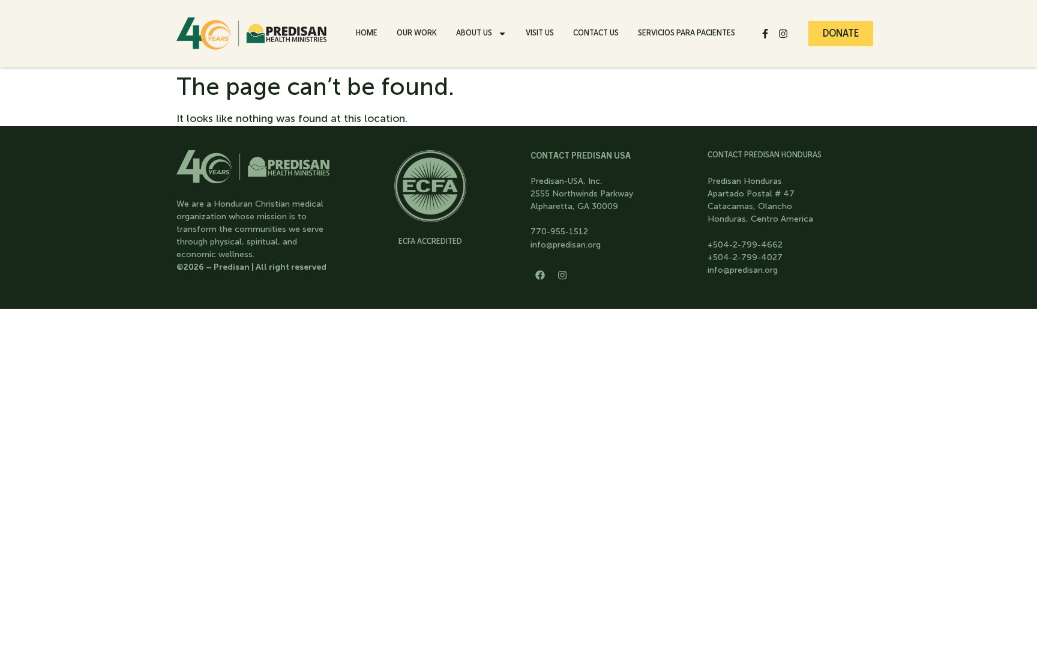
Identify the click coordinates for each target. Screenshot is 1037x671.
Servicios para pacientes (686, 33)
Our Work (417, 33)
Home (366, 33)
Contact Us (596, 33)
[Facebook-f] (765, 33)
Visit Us (540, 33)
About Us (474, 33)
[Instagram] (783, 33)
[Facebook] (540, 275)
